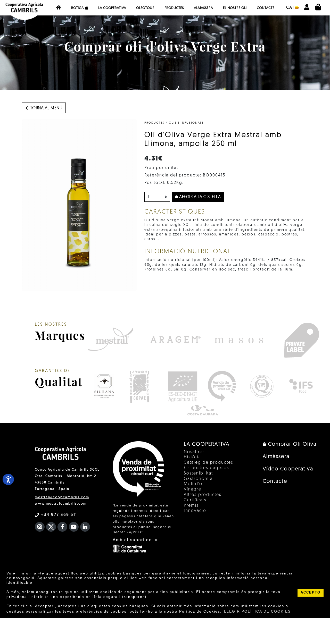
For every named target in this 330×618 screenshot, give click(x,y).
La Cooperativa (112, 8)
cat (290, 8)
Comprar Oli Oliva (291, 444)
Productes (174, 8)
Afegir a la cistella (199, 197)
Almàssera (203, 8)
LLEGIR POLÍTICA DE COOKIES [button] (257, 611)
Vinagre (192, 489)
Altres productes (202, 495)
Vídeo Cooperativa (288, 469)
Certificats (195, 500)
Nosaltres (194, 452)
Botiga (77, 8)
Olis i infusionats (186, 123)
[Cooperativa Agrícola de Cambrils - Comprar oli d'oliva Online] (58, 7)
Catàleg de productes (208, 463)
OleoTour (145, 8)
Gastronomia (198, 479)
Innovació (195, 511)
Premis (191, 506)
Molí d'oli (194, 484)
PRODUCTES (154, 123)
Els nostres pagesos (206, 468)
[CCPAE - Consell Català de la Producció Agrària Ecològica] (139, 386)
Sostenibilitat (198, 473)
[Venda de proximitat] (222, 386)
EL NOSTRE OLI (235, 8)
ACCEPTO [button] (310, 592)
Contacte (265, 8)
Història (192, 457)
